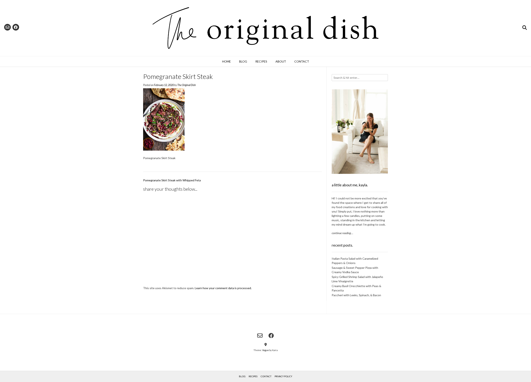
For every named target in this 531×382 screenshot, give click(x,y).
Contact (301, 61)
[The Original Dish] (265, 28)
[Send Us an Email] (7, 27)
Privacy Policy (283, 376)
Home (226, 61)
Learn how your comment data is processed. (223, 288)
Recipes (261, 61)
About (280, 61)
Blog (243, 61)
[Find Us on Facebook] (15, 27)
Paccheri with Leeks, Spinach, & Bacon (356, 295)
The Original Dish (186, 85)
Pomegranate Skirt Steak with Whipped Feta (172, 180)
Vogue (265, 350)
